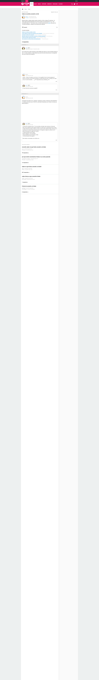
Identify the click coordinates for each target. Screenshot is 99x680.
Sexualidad (55, 3)
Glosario (61, 3)
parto (49, 23)
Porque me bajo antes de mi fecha (29, 37)
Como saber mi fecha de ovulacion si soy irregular (32, 33)
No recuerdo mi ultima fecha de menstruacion (31, 38)
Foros (31, 3)
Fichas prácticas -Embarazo (48, 33)
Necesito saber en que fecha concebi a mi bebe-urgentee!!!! (34, 36)
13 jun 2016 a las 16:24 (29, 75)
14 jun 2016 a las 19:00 (33, 17)
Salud (35, 3)
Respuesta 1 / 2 (25, 44)
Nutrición (44, 3)
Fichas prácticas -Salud (41, 37)
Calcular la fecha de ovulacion (28, 34)
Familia (39, 3)
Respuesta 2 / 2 (25, 93)
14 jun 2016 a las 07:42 (29, 86)
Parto (29, 9)
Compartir (25, 27)
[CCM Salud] (25, 4)
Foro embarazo (49, 36)
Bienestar (49, 3)
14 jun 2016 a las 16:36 (29, 98)
